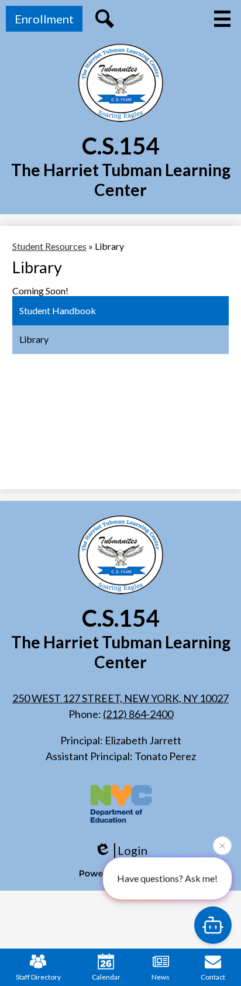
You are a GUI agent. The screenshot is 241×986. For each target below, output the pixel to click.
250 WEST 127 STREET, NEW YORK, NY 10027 (120, 698)
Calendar (106, 977)
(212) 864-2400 (138, 713)
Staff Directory (38, 977)
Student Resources (49, 246)
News (161, 977)
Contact (213, 977)
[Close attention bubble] (222, 845)
